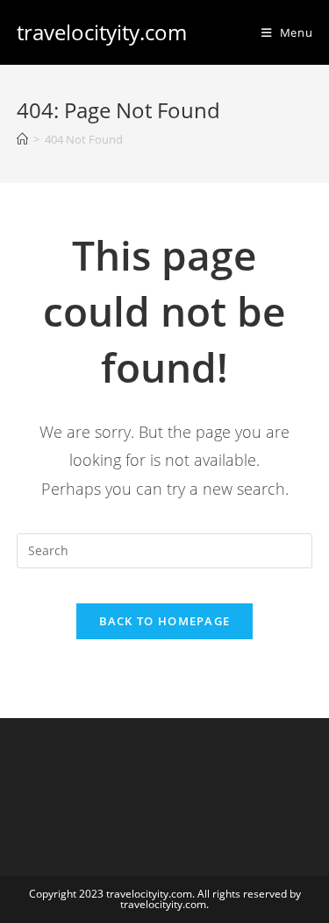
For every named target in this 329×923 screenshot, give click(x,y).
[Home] (22, 139)
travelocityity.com (102, 32)
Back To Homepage (165, 621)
